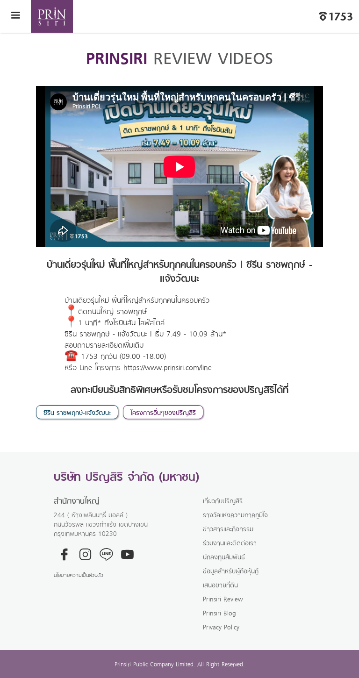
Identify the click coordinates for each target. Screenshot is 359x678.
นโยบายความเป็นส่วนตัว (78, 575)
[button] (15, 16)
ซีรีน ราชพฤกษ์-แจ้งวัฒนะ (77, 412)
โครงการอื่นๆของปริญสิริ (163, 412)
